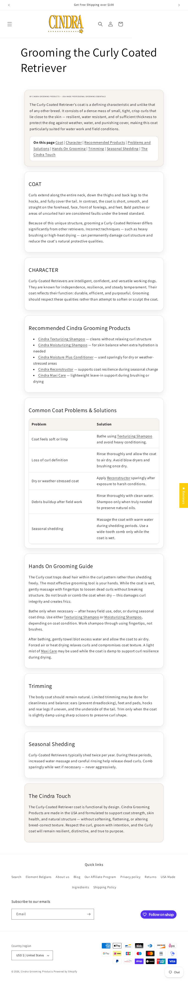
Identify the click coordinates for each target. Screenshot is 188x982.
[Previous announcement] (9, 5)
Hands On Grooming (69, 148)
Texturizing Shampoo (134, 436)
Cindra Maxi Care (52, 375)
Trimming (96, 148)
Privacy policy (130, 877)
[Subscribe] (89, 914)
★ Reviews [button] (183, 495)
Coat (59, 142)
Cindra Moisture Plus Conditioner (65, 357)
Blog (77, 877)
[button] (10, 24)
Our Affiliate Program (100, 877)
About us (62, 877)
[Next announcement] (179, 5)
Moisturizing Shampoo (123, 617)
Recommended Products (104, 142)
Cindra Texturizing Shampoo (61, 339)
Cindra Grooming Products (37, 971)
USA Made (168, 877)
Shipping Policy (104, 887)
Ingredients (80, 887)
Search (16, 877)
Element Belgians (39, 877)
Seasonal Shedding (122, 148)
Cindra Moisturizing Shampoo (62, 345)
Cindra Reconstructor (55, 369)
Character (74, 142)
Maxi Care (49, 651)
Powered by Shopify (65, 971)
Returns (150, 877)
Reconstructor (118, 478)
